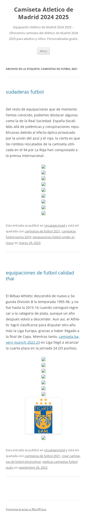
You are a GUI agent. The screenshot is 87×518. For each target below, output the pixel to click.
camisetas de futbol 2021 (42, 231)
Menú (43, 51)
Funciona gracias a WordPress (26, 509)
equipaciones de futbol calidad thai (40, 275)
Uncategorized (54, 225)
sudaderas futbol (25, 92)
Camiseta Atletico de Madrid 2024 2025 (43, 13)
